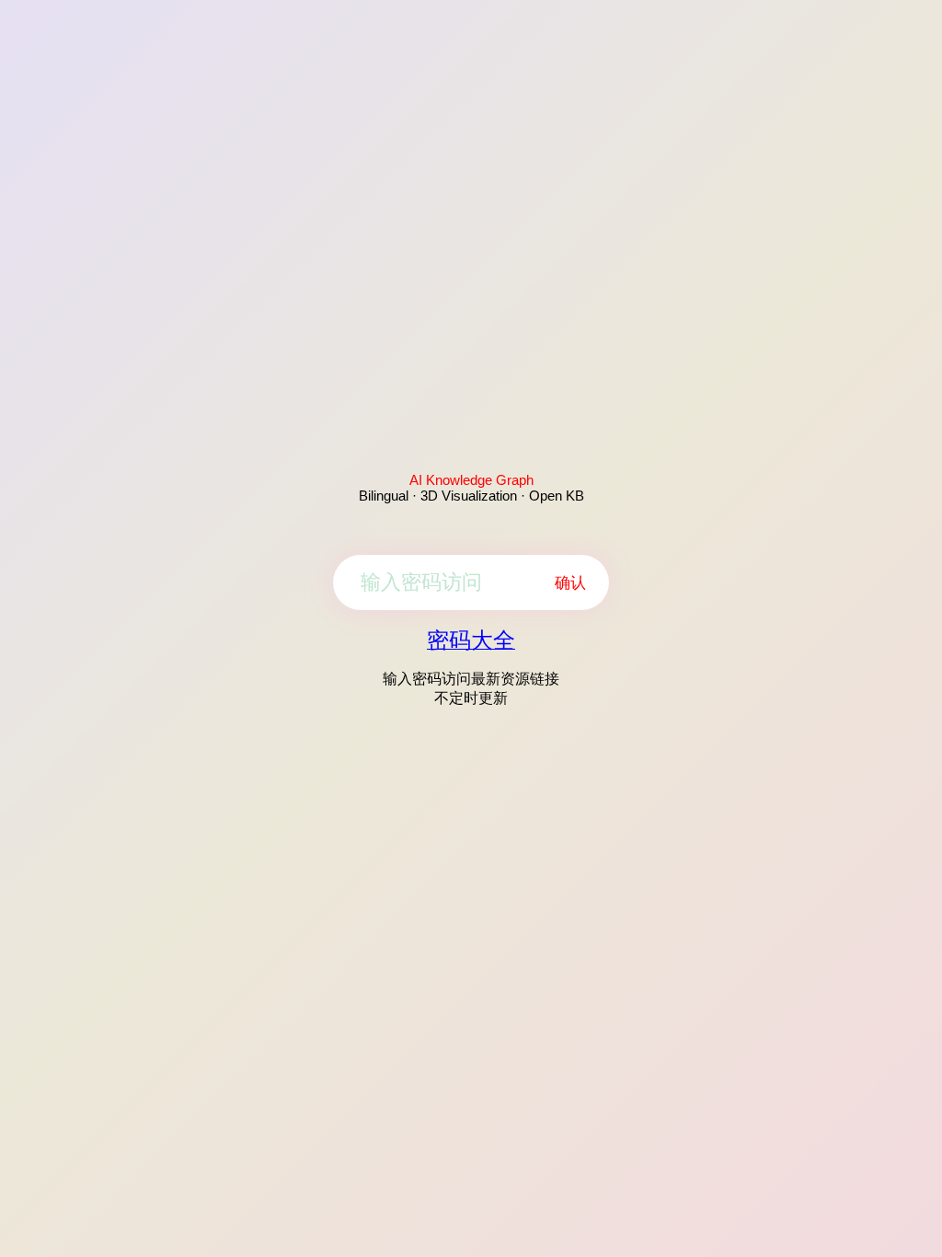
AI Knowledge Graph (471, 480)
